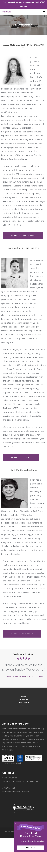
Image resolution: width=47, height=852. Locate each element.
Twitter (23, 696)
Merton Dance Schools (13, 763)
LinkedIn (23, 706)
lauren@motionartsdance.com (21, 2)
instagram (23, 702)
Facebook (23, 699)
